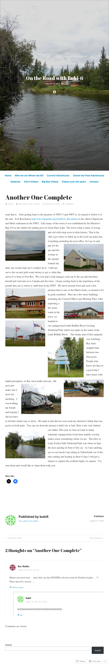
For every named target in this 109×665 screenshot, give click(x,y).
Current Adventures (58, 175)
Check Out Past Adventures (88, 175)
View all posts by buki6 (28, 521)
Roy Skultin (23, 566)
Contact (93, 181)
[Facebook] (54, 91)
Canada (36, 204)
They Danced (95, 538)
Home (8, 175)
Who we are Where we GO (29, 175)
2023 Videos (31, 181)
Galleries (15, 181)
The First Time (13, 538)
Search (8, 644)
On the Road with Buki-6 (54, 78)
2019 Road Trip (25, 204)
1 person (20, 587)
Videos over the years (74, 181)
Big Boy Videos (50, 181)
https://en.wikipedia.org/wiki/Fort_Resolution (55, 218)
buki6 (10, 204)
